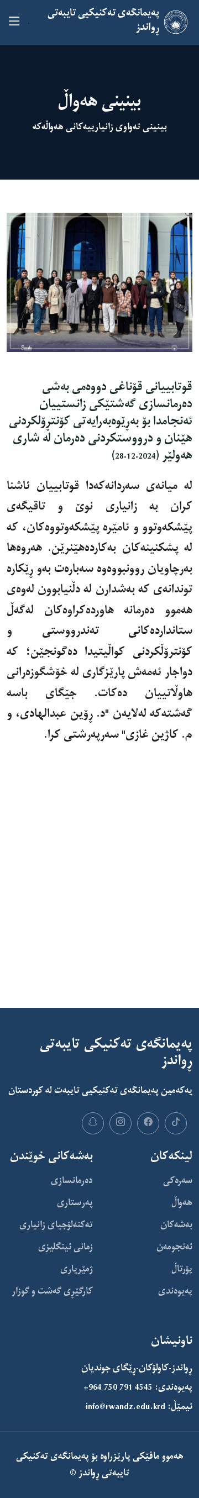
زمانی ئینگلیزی (65, 1247)
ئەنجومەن (174, 1247)
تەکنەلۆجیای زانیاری (56, 1225)
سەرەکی (177, 1180)
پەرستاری (75, 1202)
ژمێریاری (76, 1269)
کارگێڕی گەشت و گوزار (52, 1291)
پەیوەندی (175, 1291)
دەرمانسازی (72, 1180)
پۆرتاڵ (181, 1269)
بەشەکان (176, 1225)
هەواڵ (181, 1202)
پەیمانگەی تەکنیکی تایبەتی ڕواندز (73, 1464)
